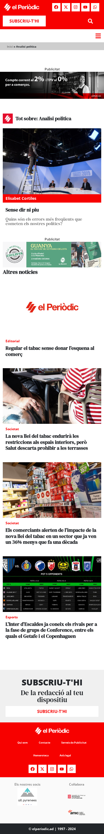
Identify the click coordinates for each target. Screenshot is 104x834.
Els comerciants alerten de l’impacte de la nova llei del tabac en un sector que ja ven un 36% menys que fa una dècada (51, 536)
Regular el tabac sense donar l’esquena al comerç (50, 351)
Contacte (44, 742)
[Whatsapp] (95, 7)
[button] (90, 21)
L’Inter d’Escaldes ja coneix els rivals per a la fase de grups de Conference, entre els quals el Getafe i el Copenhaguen (51, 630)
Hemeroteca (41, 755)
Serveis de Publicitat (74, 742)
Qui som (22, 742)
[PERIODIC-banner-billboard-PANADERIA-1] (52, 97)
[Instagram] (76, 7)
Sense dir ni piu (22, 209)
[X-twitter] (66, 7)
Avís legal (65, 755)
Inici (10, 46)
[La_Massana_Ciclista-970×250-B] (52, 266)
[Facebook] (56, 7)
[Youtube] (85, 7)
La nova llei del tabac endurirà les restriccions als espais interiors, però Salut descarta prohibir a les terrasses (47, 441)
